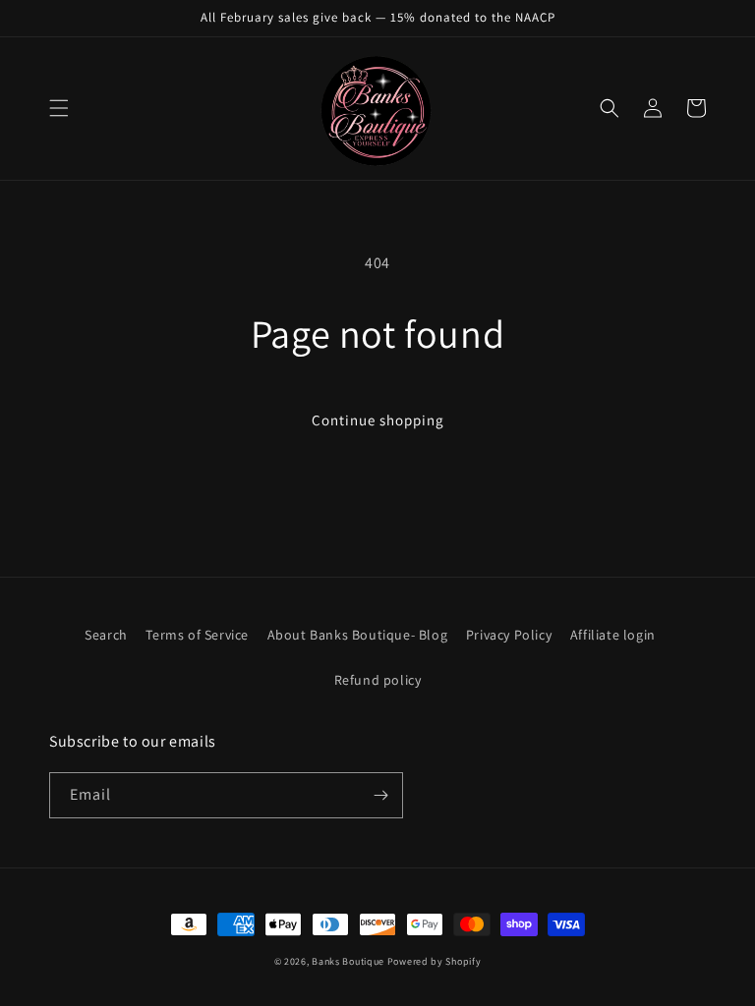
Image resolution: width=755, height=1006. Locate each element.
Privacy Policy (509, 634)
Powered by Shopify (434, 961)
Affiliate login (613, 634)
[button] (59, 108)
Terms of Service (197, 634)
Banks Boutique (348, 961)
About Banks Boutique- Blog (357, 634)
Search (106, 634)
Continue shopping (378, 420)
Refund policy (378, 680)
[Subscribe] (380, 795)
